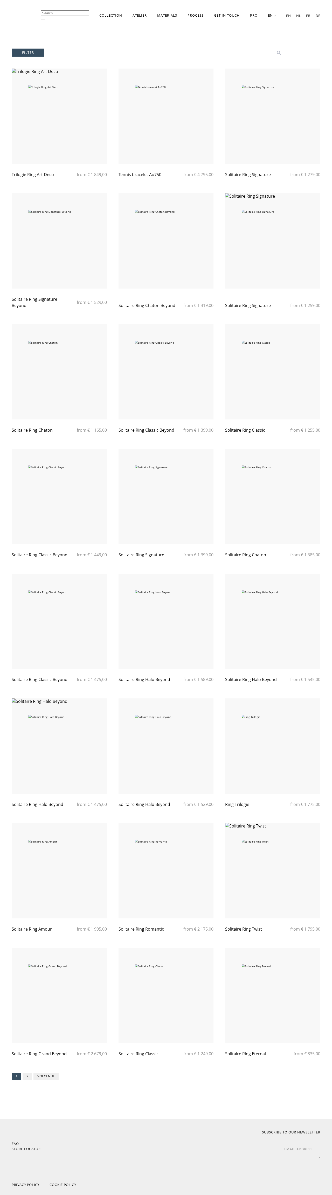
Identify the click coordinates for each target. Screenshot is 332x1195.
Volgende (46, 1076)
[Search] (43, 19)
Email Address (298, 1149)
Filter (28, 52)
